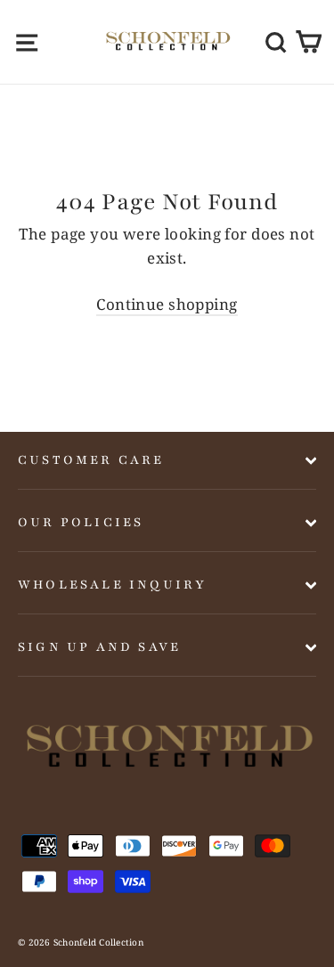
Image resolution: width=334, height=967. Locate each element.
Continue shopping (166, 304)
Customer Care (91, 459)
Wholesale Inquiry (112, 584)
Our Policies (80, 522)
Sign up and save (99, 646)
